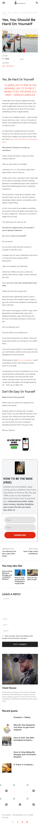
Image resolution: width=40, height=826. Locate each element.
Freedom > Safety (22, 717)
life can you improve (25, 360)
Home (4, 13)
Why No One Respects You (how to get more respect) (24, 727)
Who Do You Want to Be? (32, 579)
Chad (7, 59)
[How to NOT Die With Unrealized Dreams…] (6, 741)
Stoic (9, 13)
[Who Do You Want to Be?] (32, 572)
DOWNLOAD (20, 535)
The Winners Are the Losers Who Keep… (9, 553)
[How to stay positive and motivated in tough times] (20, 572)
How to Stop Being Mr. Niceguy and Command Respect (7, 575)
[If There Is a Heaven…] (6, 768)
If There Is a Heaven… (24, 765)
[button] (37, 3)
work (15, 169)
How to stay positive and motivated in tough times (20, 580)
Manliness (16, 13)
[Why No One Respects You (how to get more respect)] (6, 728)
